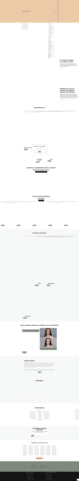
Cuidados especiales (51, 32)
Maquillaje (50, 29)
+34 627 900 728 (42, 465)
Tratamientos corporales (51, 28)
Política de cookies (54, 472)
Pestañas (49, 48)
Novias (49, 33)
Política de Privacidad (50, 472)
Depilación (50, 31)
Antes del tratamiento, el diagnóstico (28, 384)
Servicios (50, 24)
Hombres (50, 35)
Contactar (62, 68)
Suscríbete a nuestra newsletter (26, 11)
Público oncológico (50, 51)
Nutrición (50, 26)
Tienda (49, 57)
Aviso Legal (47, 472)
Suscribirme (39, 151)
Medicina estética (50, 43)
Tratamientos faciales (50, 45)
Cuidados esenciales (51, 27)
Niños (49, 34)
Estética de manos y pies (51, 30)
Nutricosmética (50, 42)
